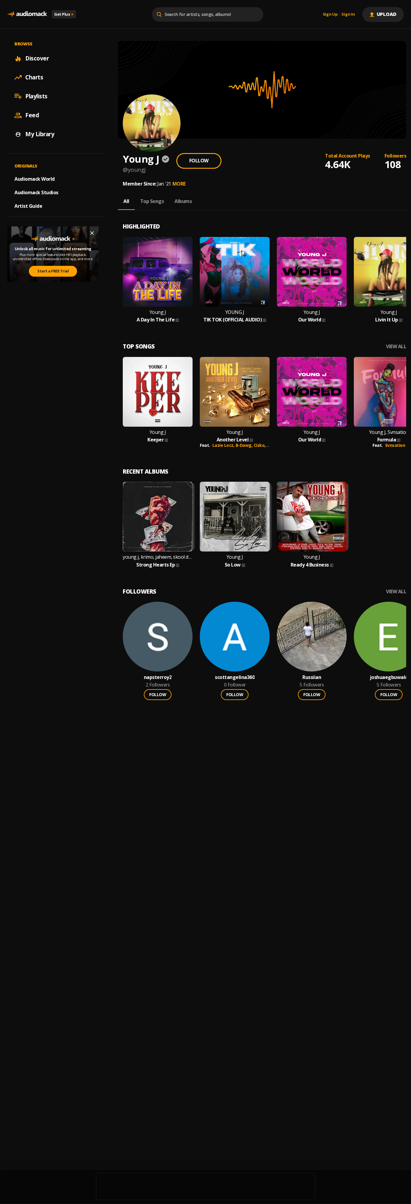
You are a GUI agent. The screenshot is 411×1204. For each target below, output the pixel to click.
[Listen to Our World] (312, 272)
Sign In (348, 14)
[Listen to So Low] (235, 516)
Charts (34, 77)
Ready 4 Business (310, 565)
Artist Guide (28, 206)
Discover (37, 58)
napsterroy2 (158, 677)
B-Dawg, (245, 445)
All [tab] (126, 201)
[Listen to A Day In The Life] (158, 272)
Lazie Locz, (224, 445)
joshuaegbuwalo (389, 677)
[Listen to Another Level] (235, 392)
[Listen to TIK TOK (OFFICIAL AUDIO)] (235, 272)
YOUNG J (234, 312)
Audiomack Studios (36, 192)
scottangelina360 (235, 677)
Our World (309, 320)
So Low (233, 565)
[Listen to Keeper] (158, 392)
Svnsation (395, 445)
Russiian (311, 677)
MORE (179, 183)
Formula (386, 440)
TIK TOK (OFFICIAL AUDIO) (232, 320)
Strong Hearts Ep (155, 565)
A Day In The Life (156, 320)
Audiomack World (34, 179)
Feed (32, 115)
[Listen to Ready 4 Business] (312, 516)
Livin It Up (386, 320)
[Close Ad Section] (92, 233)
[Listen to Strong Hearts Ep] (158, 516)
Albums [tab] (183, 201)
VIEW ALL (396, 346)
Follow (199, 160)
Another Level (233, 440)
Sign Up (330, 14)
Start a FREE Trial (53, 271)
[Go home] (27, 14)
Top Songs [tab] (152, 201)
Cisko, (260, 445)
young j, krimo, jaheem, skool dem (158, 557)
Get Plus (63, 14)
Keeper (155, 440)
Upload (387, 14)
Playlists (36, 96)
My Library (39, 134)
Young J (158, 312)
